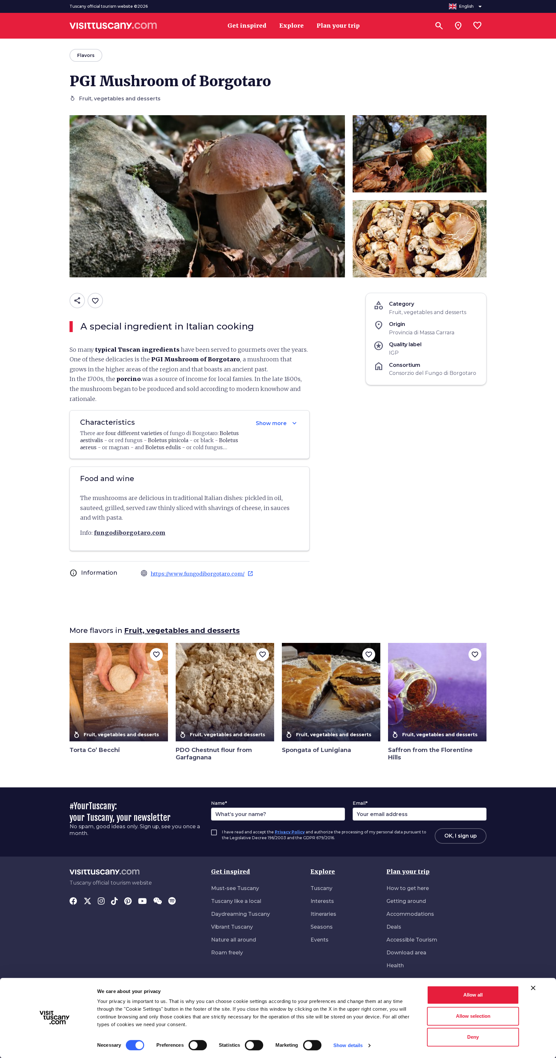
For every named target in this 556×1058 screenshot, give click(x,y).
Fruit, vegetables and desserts (182, 630)
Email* (360, 803)
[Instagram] (101, 901)
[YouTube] (142, 901)
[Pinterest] (128, 901)
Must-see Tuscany (235, 888)
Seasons (321, 927)
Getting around (406, 901)
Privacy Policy (290, 832)
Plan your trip (408, 871)
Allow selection (473, 1016)
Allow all (473, 995)
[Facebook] (73, 901)
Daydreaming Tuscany (240, 914)
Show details (348, 1045)
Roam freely (227, 953)
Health (395, 965)
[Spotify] (172, 901)
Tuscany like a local (236, 901)
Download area (406, 953)
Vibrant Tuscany (232, 927)
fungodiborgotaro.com (129, 532)
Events (319, 940)
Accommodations (410, 914)
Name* (219, 803)
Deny (473, 1037)
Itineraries (323, 914)
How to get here (407, 888)
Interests (322, 901)
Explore (322, 871)
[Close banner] (533, 988)
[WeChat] (157, 901)
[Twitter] (87, 901)
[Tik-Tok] (114, 901)
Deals (393, 927)
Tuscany (321, 888)
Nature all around (233, 940)
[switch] (198, 1045)
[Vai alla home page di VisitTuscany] (113, 26)
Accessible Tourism (411, 940)
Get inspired (230, 871)
